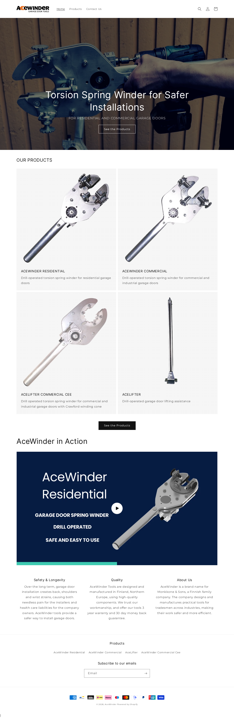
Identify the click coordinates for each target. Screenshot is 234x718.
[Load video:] (117, 508)
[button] (200, 9)
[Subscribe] (146, 673)
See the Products (117, 129)
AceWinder (110, 704)
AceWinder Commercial (105, 652)
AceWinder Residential (69, 652)
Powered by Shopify (127, 704)
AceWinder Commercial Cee (160, 652)
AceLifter (131, 652)
